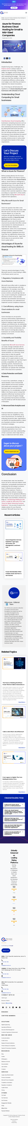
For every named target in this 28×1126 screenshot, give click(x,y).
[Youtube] (16, 1007)
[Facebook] (2, 1007)
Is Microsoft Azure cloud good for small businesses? (12, 805)
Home (2, 17)
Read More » (22, 702)
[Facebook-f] (4, 58)
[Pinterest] (19, 1007)
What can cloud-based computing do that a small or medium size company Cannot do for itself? (13, 812)
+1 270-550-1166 (4, 961)
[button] (14, 805)
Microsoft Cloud (19, 194)
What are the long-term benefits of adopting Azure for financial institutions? (13, 819)
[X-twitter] (7, 58)
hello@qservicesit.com (6, 965)
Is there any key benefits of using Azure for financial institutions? (12, 833)
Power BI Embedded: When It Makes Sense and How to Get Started (14, 573)
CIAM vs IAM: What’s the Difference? (13, 732)
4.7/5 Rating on (7, 945)
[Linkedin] (9, 58)
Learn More (14, 7)
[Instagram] (6, 1007)
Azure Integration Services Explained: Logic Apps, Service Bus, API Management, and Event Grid (13, 543)
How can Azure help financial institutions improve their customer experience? (13, 826)
